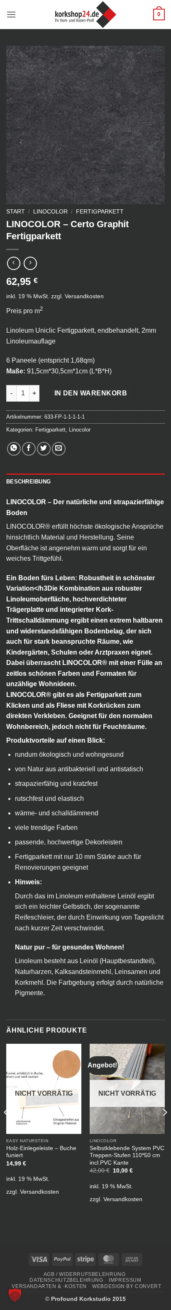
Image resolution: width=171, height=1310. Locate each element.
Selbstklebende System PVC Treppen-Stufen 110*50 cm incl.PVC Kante (127, 1155)
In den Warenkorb (90, 393)
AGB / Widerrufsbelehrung (85, 1274)
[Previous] (7, 1129)
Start (15, 212)
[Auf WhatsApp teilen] (14, 449)
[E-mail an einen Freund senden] (59, 449)
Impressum (125, 1280)
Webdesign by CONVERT (126, 1286)
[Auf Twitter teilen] (44, 449)
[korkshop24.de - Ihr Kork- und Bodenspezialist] (85, 14)
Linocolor (50, 212)
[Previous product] (30, 263)
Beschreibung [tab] (28, 481)
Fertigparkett (100, 212)
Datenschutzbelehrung (66, 1280)
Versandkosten (84, 296)
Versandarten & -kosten (49, 1286)
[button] (11, 14)
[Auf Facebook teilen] (29, 449)
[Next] (164, 1129)
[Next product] (13, 263)
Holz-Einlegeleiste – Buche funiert (41, 1152)
